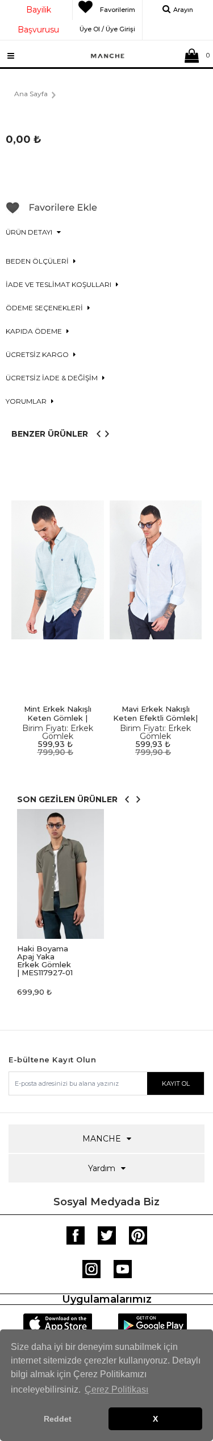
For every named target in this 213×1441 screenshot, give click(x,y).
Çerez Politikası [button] (116, 1389)
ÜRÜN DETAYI (30, 232)
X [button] (155, 1418)
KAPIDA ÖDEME (35, 331)
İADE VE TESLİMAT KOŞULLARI (59, 284)
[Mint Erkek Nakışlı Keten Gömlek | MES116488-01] (57, 570)
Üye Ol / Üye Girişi (107, 27)
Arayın (183, 10)
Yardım (101, 1168)
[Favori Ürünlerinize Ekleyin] (52, 212)
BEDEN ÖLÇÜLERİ (38, 261)
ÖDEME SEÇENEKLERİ (45, 307)
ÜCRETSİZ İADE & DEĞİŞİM (52, 377)
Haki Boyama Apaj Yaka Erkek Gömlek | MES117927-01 (45, 960)
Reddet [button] (58, 1418)
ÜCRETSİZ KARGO (38, 354)
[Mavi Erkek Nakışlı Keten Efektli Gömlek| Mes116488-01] (156, 570)
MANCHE (101, 1139)
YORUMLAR (27, 401)
